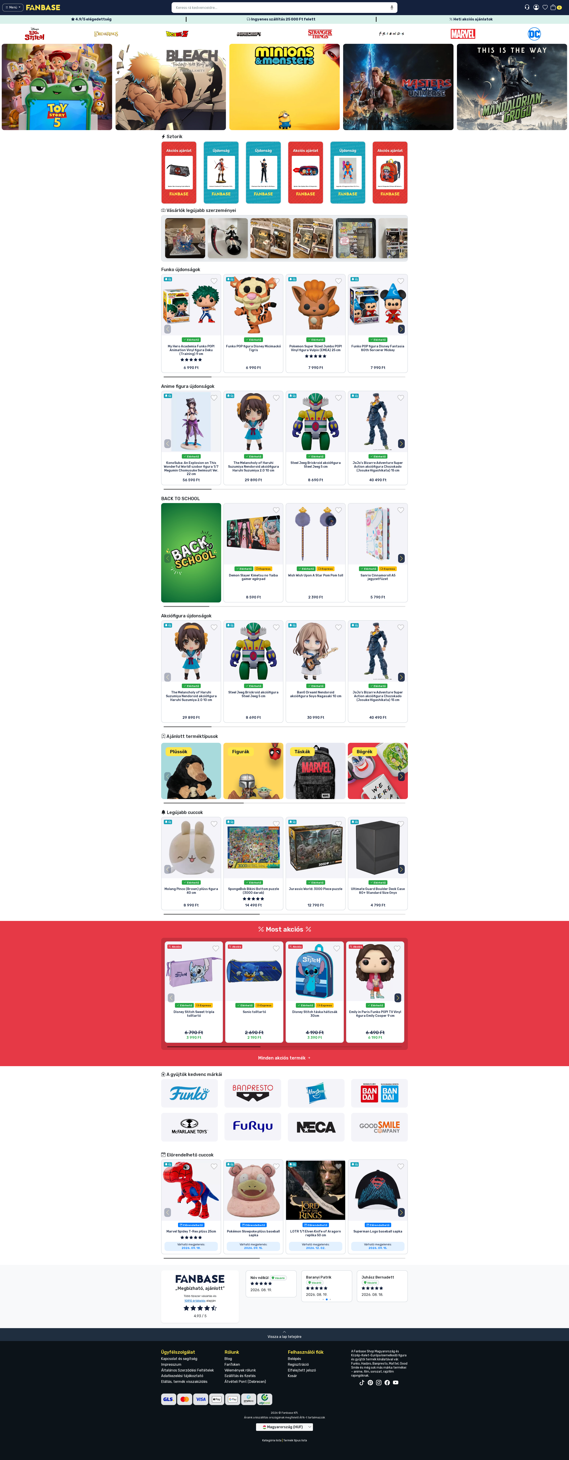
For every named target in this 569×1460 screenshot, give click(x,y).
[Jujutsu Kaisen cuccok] (512, 87)
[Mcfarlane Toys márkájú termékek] (190, 1127)
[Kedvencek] (545, 7)
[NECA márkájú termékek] (316, 1127)
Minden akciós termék (282, 1058)
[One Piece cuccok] (398, 87)
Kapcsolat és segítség (179, 1359)
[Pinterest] (370, 1383)
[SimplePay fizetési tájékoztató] (248, 1399)
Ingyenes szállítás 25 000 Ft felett (282, 19)
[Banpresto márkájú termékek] (253, 1093)
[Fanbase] (43, 7)
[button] (401, 329)
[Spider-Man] (534, 33)
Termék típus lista (295, 1440)
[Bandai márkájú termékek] (380, 1093)
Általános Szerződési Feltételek (187, 1370)
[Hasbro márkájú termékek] (316, 1093)
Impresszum (171, 1364)
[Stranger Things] (177, 33)
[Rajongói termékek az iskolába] (191, 552)
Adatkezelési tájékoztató (182, 1376)
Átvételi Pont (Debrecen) (245, 1381)
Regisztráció (298, 1364)
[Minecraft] (106, 33)
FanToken (232, 1364)
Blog (228, 1359)
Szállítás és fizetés (240, 1376)
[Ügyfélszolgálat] (527, 7)
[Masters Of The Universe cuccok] (171, 87)
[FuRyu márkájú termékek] (253, 1126)
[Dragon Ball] (34, 33)
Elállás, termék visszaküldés (184, 1381)
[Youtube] (395, 1383)
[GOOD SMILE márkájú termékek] (380, 1127)
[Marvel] (320, 33)
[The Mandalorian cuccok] (284, 87)
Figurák (240, 751)
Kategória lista (271, 1440)
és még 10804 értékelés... (373, 1279)
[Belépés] (536, 7)
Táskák (302, 751)
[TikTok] (362, 1383)
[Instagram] (378, 1383)
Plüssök (178, 751)
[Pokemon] (463, 33)
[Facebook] (387, 1383)
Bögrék (365, 751)
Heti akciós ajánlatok (473, 19)
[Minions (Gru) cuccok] (57, 87)
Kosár (292, 1376)
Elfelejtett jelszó (302, 1370)
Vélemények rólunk (240, 1370)
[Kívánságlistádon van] (214, 281)
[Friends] (248, 33)
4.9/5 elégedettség (93, 19)
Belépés (294, 1359)
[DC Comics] (391, 33)
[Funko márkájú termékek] (190, 1093)
